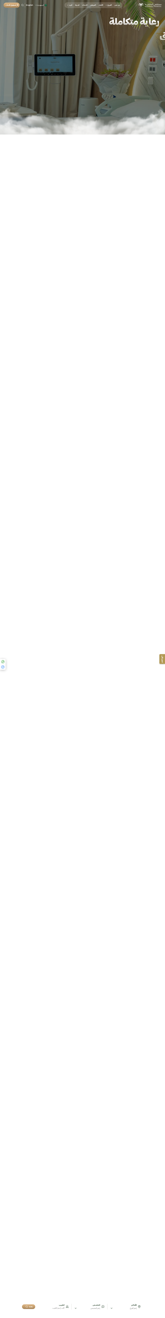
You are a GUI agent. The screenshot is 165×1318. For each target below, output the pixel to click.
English (29, 5)
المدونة (77, 5)
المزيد (70, 5)
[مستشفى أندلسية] (149, 5)
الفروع (109, 5)
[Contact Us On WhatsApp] (3, 661)
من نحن (117, 5)
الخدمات (85, 5)
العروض (93, 5)
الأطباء (101, 5)
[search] (23, 5)
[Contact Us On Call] (3, 667)
